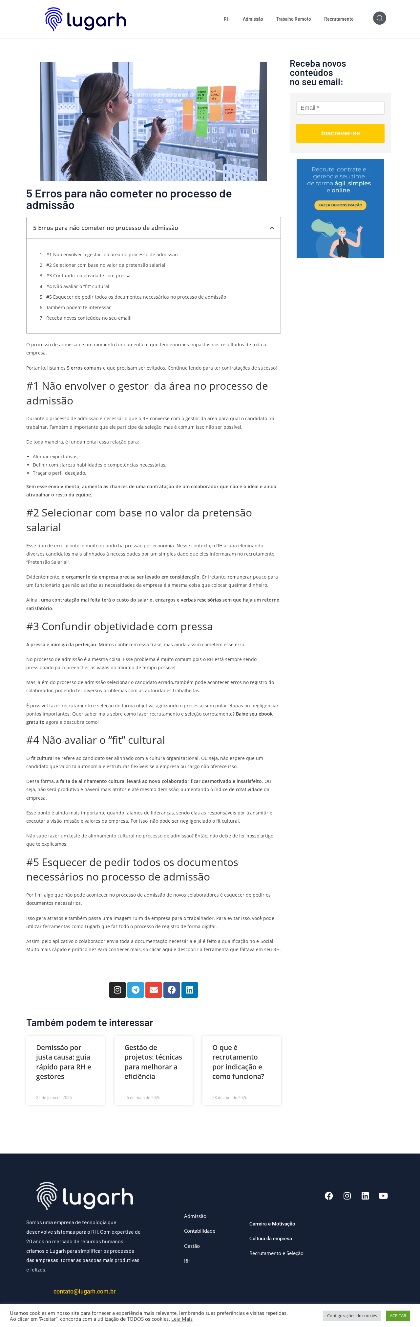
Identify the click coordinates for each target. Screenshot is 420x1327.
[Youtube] (383, 1195)
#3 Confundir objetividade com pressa (88, 275)
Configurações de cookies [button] (352, 1315)
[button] (272, 227)
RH (227, 19)
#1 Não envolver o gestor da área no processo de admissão (112, 254)
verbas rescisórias (200, 600)
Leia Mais (182, 1319)
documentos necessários (53, 903)
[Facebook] (171, 990)
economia (163, 545)
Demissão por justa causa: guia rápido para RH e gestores (63, 1062)
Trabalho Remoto (293, 19)
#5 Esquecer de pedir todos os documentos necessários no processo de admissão (136, 297)
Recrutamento (339, 19)
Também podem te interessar (78, 307)
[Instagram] (117, 990)
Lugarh (93, 926)
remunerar (240, 577)
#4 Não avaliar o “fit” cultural (77, 286)
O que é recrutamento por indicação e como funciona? (238, 1062)
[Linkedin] (189, 990)
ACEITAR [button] (398, 1315)
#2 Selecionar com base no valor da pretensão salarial (105, 265)
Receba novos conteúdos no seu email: (89, 318)
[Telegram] (135, 990)
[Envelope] (153, 990)
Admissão (253, 19)
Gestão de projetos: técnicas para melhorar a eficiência (153, 1062)
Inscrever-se (340, 133)
